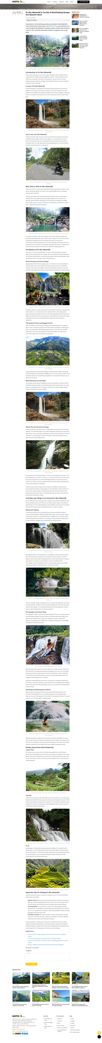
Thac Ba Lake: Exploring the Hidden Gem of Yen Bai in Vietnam (44, 938)
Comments (29, 950)
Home (48, 6)
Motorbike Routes (75, 1032)
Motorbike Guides (75, 1030)
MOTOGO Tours (53, 26)
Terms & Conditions (62, 1027)
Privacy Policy (60, 1025)
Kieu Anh (19, 12)
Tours (48, 1)
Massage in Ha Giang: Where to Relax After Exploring (84, 16)
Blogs (71, 1)
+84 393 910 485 (20, 1029)
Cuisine (72, 1023)
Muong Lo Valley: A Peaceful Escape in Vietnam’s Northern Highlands (46, 944)
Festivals (73, 1025)
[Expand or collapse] (68, 20)
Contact (55, 1)
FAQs (67, 1)
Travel (72, 1018)
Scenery (52, 6)
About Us (61, 1)
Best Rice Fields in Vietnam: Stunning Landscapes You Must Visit (40, 986)
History (72, 1027)
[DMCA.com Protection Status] (16, 1033)
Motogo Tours (18, 2)
